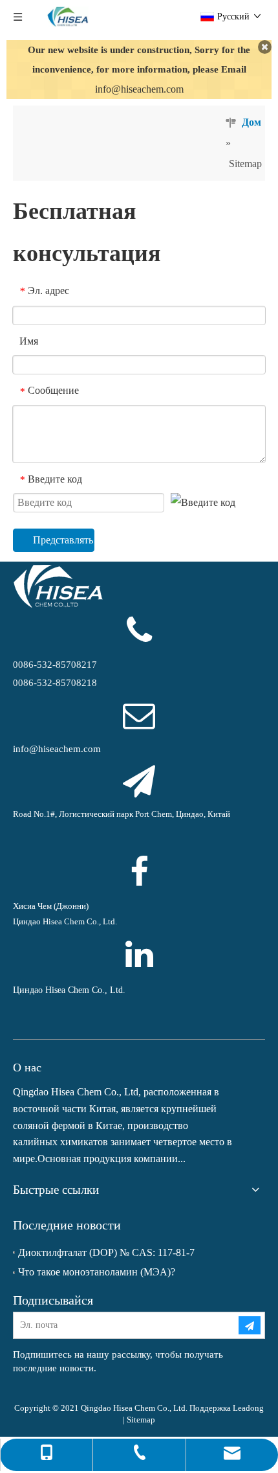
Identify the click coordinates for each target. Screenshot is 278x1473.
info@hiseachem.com (139, 89)
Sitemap (141, 1419)
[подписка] (250, 1325)
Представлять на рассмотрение (63, 539)
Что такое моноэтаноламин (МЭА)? (96, 1271)
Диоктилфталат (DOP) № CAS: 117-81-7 (106, 1252)
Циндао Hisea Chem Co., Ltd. (69, 990)
